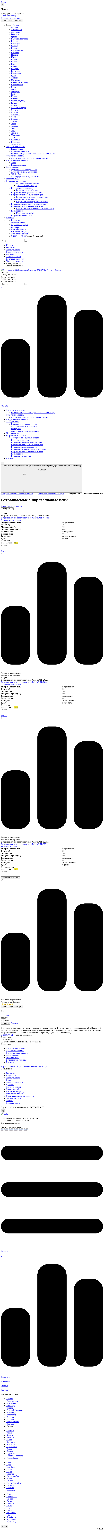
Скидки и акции (13, 1103)
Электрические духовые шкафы (25, 183)
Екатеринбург (17, 50)
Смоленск (15, 114)
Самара (14, 105)
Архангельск (16, 30)
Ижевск (9, 245)
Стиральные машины (15, 147)
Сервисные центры (19, 225)
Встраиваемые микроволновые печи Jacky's (35, 208)
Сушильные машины (15, 156)
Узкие (13, 163)
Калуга (14, 62)
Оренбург (15, 91)
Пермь (14, 96)
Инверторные (17, 149)
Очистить (15, 1023)
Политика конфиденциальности (20, 1096)
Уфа (13, 137)
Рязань (14, 103)
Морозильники (12, 179)
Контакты (15, 220)
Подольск (15, 98)
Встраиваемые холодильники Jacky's (32, 202)
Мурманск (15, 80)
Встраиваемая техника (16, 181)
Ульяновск (15, 135)
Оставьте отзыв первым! (11, 520)
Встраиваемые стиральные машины (26, 192)
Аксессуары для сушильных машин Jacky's (29, 158)
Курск (13, 75)
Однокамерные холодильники (24, 169)
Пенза (13, 94)
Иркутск (15, 57)
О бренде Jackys (18, 222)
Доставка (15, 227)
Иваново (15, 52)
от (2, 1018)
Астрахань (15, 32)
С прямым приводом (20, 151)
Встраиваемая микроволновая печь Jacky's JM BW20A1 (25, 518)
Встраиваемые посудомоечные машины (28, 204)
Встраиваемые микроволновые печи (27, 206)
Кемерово (15, 64)
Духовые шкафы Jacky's (26, 186)
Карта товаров (23, 1066)
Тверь (13, 124)
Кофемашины (17, 211)
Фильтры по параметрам (11, 506)
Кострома (15, 69)
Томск (13, 128)
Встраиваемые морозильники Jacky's (32, 197)
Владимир (15, 41)
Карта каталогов (8, 1066)
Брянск (14, 36)
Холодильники (12, 167)
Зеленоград (16, 144)
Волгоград (15, 43)
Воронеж (15, 48)
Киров (14, 66)
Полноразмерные (18, 165)
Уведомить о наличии (10, 878)
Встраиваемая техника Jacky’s (51, 494)
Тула (13, 130)
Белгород (15, 34)
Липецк (14, 78)
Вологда (14, 46)
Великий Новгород (19, 39)
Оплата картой (12, 1089)
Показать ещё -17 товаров (12, 1007)
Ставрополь (16, 119)
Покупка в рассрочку (20, 231)
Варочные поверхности (21, 188)
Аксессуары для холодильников (25, 176)
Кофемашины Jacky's (25, 213)
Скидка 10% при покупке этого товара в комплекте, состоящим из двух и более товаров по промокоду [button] (41, 468)
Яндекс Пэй (11, 1075)
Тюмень (14, 133)
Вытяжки (10, 218)
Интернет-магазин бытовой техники (17, 494)
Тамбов (14, 121)
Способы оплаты (18, 229)
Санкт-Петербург (18, 108)
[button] (10, 675)
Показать (5, 1023)
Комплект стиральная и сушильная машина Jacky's (33, 153)
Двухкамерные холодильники (24, 172)
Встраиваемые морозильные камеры (27, 195)
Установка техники (19, 234)
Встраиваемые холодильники (24, 199)
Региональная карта (39, 1066)
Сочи (13, 117)
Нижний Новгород (19, 82)
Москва (14, 27)
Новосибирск (17, 85)
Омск (13, 87)
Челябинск (15, 140)
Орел (13, 89)
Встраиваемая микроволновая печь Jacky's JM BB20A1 (25, 844)
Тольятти (15, 126)
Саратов (14, 112)
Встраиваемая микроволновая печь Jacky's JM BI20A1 (24, 682)
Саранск (14, 110)
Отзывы (9, 1101)
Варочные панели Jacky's (27, 190)
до (2, 1020)
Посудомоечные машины (17, 160)
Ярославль (15, 142)
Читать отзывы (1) (9, 846)
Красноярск (16, 73)
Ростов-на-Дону (18, 101)
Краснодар (15, 71)
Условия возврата (13, 1098)
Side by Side (16, 174)
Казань (14, 59)
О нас (8, 1080)
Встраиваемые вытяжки (21, 215)
